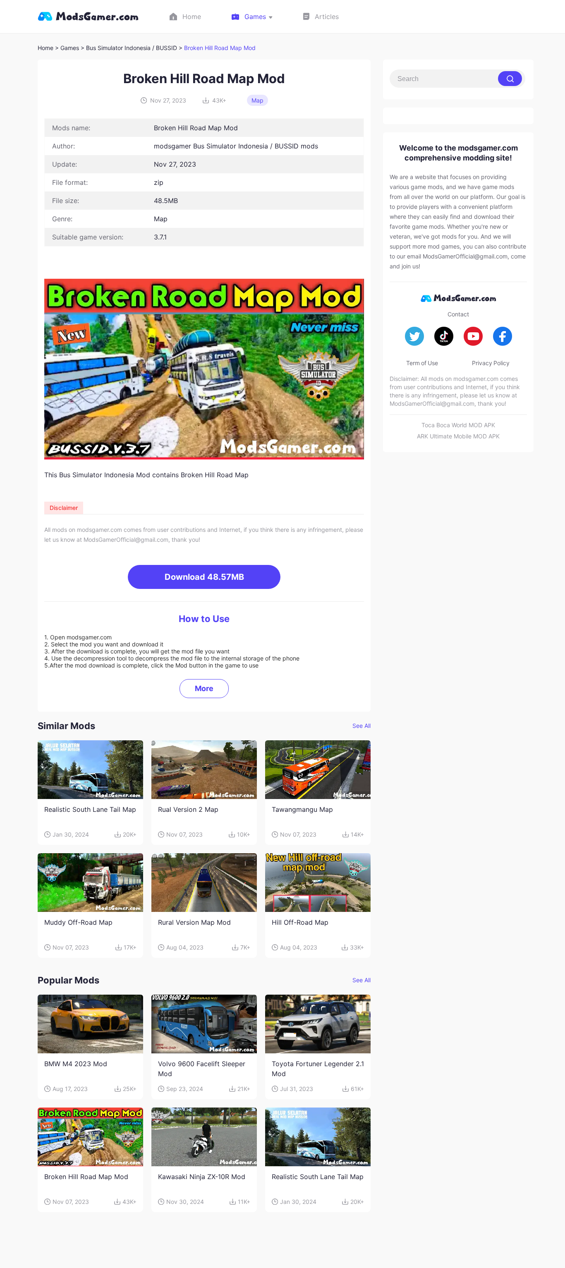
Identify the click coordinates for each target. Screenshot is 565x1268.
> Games (67, 47)
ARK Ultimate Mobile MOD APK (458, 436)
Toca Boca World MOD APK (458, 424)
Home (45, 47)
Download (204, 577)
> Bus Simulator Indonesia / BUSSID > (132, 47)
